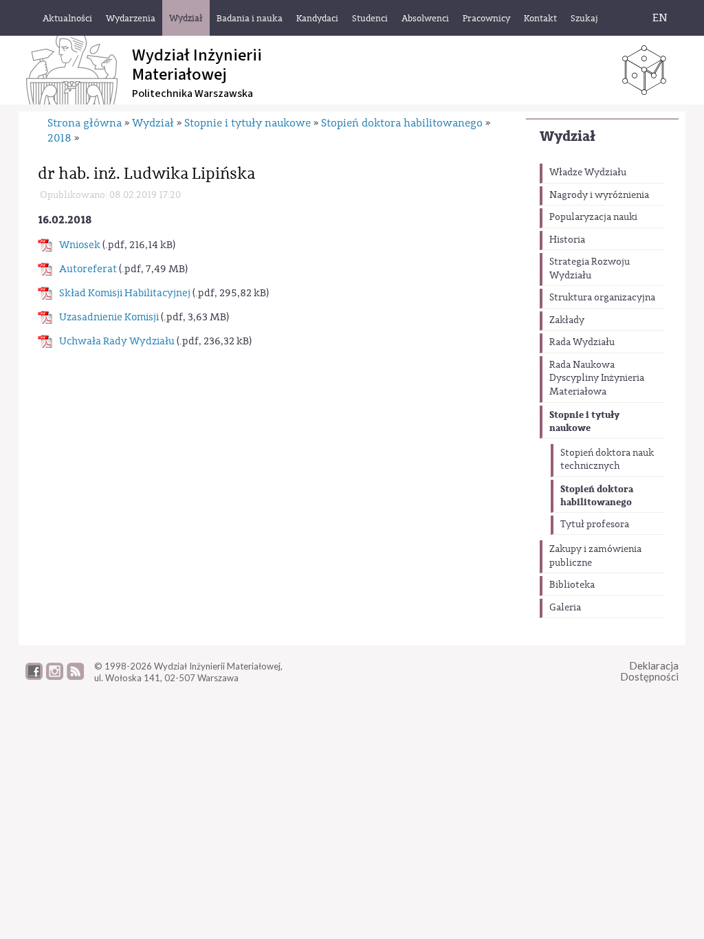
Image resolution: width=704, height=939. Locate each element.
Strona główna (84, 123)
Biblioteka (572, 585)
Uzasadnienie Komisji (109, 317)
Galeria (565, 607)
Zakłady (566, 320)
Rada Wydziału (582, 342)
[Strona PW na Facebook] (34, 676)
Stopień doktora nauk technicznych (607, 460)
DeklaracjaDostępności (649, 671)
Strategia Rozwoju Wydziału (589, 269)
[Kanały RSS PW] (75, 676)
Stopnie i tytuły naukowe (584, 421)
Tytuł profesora (594, 524)
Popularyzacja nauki (593, 217)
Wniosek (79, 245)
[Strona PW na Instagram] (54, 676)
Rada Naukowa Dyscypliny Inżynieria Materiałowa (596, 378)
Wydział (567, 136)
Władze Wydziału (587, 172)
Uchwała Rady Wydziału (117, 341)
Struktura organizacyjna (602, 297)
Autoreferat (88, 269)
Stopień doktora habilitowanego (596, 496)
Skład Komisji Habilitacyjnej (124, 293)
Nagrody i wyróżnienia (599, 195)
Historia (567, 240)
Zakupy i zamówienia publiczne (595, 556)
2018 (59, 138)
